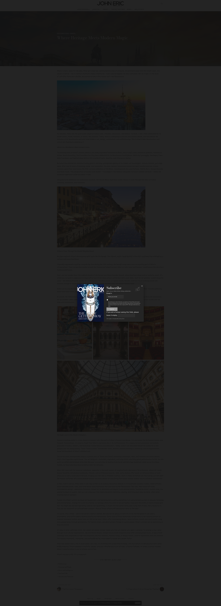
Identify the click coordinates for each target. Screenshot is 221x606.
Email (109, 293)
